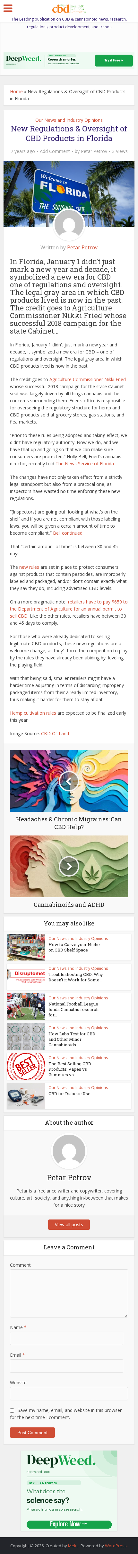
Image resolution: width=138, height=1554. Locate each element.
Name (18, 1327)
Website (18, 1383)
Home (16, 91)
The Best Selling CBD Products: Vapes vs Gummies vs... (69, 1069)
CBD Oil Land (55, 733)
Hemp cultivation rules (33, 713)
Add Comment (55, 151)
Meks (73, 1546)
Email (17, 1355)
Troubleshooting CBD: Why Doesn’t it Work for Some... (75, 977)
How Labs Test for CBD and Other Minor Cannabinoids (71, 1039)
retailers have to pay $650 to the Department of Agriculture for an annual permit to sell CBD (69, 609)
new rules (29, 567)
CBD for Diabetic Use (69, 1093)
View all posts (69, 1224)
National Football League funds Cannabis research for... (73, 1009)
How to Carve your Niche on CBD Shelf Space (74, 947)
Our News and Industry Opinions (69, 120)
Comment (20, 1265)
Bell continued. (68, 533)
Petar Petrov (94, 151)
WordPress (116, 1546)
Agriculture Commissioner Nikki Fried (87, 379)
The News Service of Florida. (85, 463)
